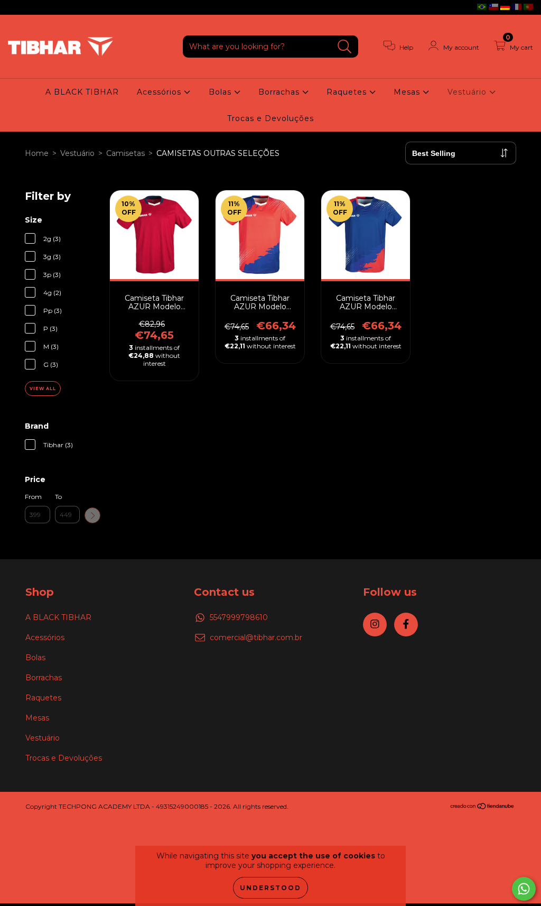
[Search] (344, 46)
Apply (92, 515)
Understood (270, 888)
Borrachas (280, 92)
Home (37, 153)
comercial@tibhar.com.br (256, 637)
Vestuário (468, 92)
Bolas (221, 92)
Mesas (408, 92)
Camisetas (125, 153)
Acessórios (160, 92)
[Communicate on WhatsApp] (524, 889)
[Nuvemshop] (483, 807)
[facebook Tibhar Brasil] (31, 7)
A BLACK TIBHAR (82, 92)
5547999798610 (239, 617)
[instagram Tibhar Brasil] (16, 7)
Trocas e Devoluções (270, 118)
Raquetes (348, 92)
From (33, 497)
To (58, 497)
